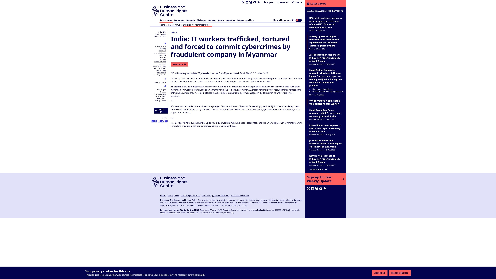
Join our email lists (245, 20)
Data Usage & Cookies (190, 195)
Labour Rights (161, 90)
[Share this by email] (166, 121)
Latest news (166, 20)
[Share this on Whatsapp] (152, 121)
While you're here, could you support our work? (324, 102)
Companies (179, 20)
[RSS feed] (258, 2)
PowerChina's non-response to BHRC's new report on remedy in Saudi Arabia (325, 128)
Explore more (316, 169)
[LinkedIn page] (247, 2)
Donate (221, 20)
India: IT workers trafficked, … (197, 24)
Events (163, 195)
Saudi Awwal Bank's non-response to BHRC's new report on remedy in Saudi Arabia (325, 113)
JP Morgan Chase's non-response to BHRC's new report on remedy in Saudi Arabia (325, 143)
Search (298, 2)
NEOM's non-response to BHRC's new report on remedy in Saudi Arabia (324, 158)
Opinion (211, 20)
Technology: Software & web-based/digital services (160, 73)
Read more (178, 64)
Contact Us (206, 195)
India (164, 82)
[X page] (243, 2)
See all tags (160, 110)
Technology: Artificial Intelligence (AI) (160, 68)
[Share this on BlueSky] (162, 121)
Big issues (201, 20)
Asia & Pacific (158, 82)
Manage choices (399, 272)
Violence (163, 101)
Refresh (336, 10)
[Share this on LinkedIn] (159, 121)
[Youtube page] (254, 2)
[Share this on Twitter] (155, 121)
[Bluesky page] (250, 2)
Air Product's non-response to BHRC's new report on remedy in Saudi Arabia (324, 57)
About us (230, 20)
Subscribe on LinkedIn (240, 195)
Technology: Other (160, 46)
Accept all (379, 272)
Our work (190, 20)
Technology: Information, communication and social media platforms (160, 53)
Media (176, 195)
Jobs (170, 195)
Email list (284, 2)
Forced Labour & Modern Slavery (161, 96)
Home (162, 24)
